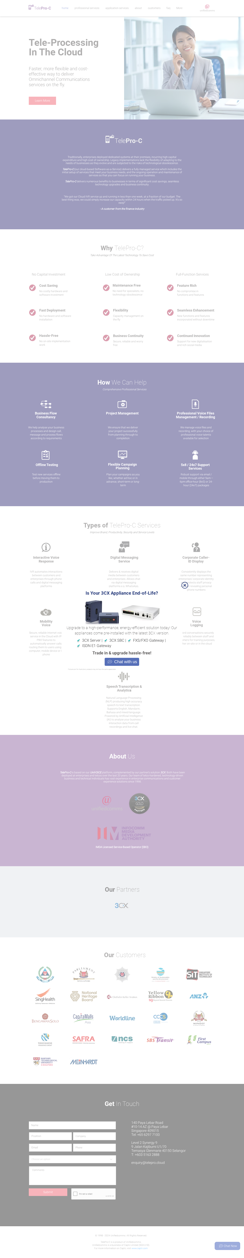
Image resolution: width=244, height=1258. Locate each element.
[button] (184, 585)
